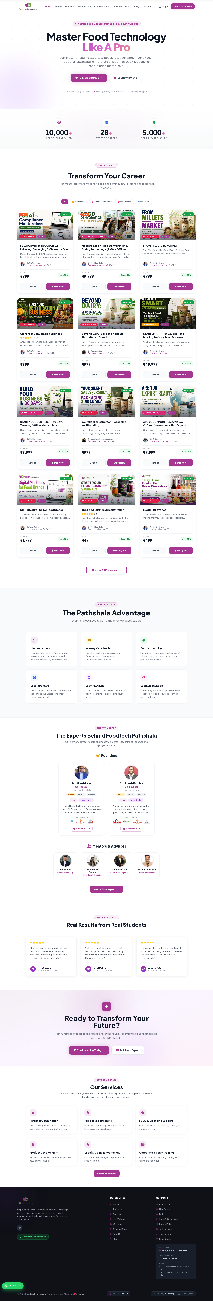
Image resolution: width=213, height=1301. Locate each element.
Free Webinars (101, 6)
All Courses (118, 1209)
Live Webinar (125, 202)
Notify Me (59, 550)
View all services (106, 1173)
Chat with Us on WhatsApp (34, 1237)
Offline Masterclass (103, 202)
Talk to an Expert (129, 1050)
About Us (117, 1234)
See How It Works (128, 77)
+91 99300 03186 (169, 1258)
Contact (146, 6)
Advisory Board (120, 1229)
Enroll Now (58, 286)
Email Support (166, 1239)
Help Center (165, 1209)
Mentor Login (166, 1234)
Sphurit (82, 1294)
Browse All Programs (104, 569)
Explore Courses (89, 77)
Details (32, 286)
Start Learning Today (89, 1050)
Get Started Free (183, 6)
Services (69, 6)
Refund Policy (166, 1229)
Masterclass (80, 202)
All (65, 202)
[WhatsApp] (19, 1228)
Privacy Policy (165, 1224)
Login (165, 6)
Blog (136, 6)
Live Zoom (144, 202)
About (128, 6)
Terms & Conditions (168, 1219)
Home (47, 6)
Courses (57, 6)
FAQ (161, 1214)
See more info (83, 828)
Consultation (84, 6)
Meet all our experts (105, 889)
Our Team (117, 6)
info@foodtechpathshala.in (174, 1250)
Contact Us (164, 1204)
